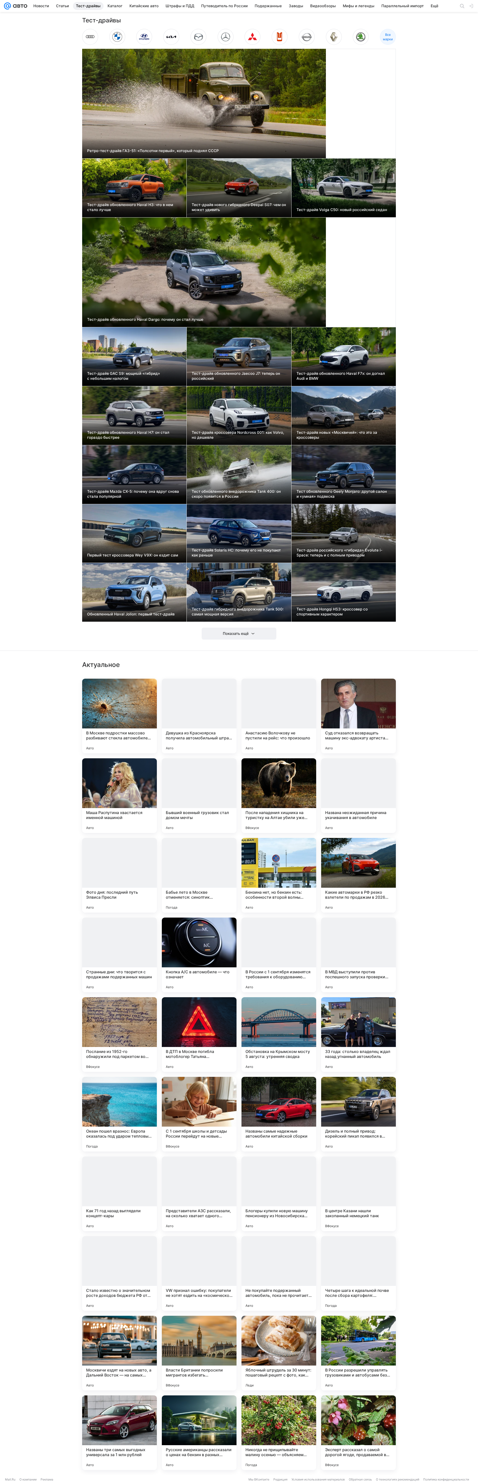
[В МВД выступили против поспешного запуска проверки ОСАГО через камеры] (358, 955)
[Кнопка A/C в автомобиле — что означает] (199, 955)
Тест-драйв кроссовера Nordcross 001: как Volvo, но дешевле (238, 435)
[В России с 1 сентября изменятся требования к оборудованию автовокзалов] (278, 955)
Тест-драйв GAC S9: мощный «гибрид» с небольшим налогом (123, 376)
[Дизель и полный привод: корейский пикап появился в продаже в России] (358, 1114)
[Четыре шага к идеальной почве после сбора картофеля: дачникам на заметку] (358, 1273)
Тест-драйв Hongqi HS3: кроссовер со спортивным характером (332, 611)
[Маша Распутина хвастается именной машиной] (119, 795)
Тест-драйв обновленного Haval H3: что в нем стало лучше (130, 207)
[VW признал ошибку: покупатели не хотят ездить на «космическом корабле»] (199, 1273)
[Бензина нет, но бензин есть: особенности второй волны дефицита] (278, 875)
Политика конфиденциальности (446, 1479)
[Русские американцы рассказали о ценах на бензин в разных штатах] (199, 1432)
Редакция (280, 1479)
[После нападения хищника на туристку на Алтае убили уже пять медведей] (278, 795)
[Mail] (7, 6)
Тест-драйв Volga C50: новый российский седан (342, 209)
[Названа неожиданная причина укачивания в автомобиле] (358, 795)
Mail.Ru (10, 1479)
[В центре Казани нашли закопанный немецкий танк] (358, 1193)
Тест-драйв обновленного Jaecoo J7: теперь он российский (236, 376)
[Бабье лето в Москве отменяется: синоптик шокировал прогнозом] (199, 875)
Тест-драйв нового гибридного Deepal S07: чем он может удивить (239, 207)
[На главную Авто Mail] (19, 6)
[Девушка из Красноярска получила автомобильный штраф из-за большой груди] (199, 716)
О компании (28, 1479)
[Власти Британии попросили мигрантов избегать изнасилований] (199, 1353)
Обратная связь (360, 1479)
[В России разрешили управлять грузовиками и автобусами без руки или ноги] (358, 1353)
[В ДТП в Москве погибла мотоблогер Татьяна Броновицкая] (199, 1034)
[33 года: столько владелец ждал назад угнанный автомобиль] (358, 1034)
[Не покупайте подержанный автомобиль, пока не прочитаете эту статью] (278, 1273)
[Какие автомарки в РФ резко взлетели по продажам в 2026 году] (358, 875)
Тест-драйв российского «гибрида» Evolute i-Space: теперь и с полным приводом (339, 552)
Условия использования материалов (318, 1479)
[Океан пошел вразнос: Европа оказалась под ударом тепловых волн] (119, 1114)
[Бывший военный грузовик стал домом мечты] (199, 795)
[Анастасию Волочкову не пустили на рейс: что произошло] (278, 716)
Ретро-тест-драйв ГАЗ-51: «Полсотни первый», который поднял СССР (153, 150)
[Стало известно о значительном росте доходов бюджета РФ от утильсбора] (119, 1273)
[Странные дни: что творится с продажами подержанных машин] (119, 955)
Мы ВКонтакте (258, 1479)
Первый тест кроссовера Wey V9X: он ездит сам (132, 555)
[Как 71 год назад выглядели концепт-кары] (119, 1193)
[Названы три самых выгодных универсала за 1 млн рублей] (119, 1432)
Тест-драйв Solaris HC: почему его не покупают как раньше (236, 552)
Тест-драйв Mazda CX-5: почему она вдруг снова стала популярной (133, 494)
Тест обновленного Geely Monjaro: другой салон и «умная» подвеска (342, 494)
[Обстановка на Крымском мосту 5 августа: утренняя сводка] (278, 1034)
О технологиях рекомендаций (397, 1479)
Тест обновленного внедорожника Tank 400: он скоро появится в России (236, 494)
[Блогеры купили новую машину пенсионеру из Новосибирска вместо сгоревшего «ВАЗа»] (278, 1193)
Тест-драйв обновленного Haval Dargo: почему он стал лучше (145, 319)
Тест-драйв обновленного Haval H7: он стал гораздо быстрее (128, 435)
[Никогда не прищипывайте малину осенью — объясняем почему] (278, 1432)
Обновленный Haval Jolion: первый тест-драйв (131, 614)
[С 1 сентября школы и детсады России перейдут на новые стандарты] (199, 1114)
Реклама (47, 1479)
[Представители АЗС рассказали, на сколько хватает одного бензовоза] (199, 1193)
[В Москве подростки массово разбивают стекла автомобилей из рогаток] (119, 716)
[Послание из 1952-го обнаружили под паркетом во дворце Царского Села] (119, 1034)
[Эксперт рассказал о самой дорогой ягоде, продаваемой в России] (358, 1432)
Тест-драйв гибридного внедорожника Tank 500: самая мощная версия (238, 611)
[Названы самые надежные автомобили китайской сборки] (278, 1114)
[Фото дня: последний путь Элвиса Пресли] (119, 875)
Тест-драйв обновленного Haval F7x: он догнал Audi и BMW (341, 376)
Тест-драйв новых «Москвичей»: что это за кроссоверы (337, 435)
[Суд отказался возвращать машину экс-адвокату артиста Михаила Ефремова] (358, 716)
